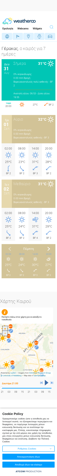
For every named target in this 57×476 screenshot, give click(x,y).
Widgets (37, 28)
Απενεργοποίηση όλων (28, 456)
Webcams (22, 28)
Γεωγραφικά (7, 36)
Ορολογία (7, 28)
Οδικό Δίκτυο (50, 36)
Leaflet (13, 372)
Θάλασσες (39, 36)
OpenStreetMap (39, 375)
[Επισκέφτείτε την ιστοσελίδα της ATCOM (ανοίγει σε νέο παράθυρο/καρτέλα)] (28, 471)
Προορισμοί (28, 36)
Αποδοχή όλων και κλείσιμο (28, 464)
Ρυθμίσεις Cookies (27, 448)
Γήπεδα (18, 36)
